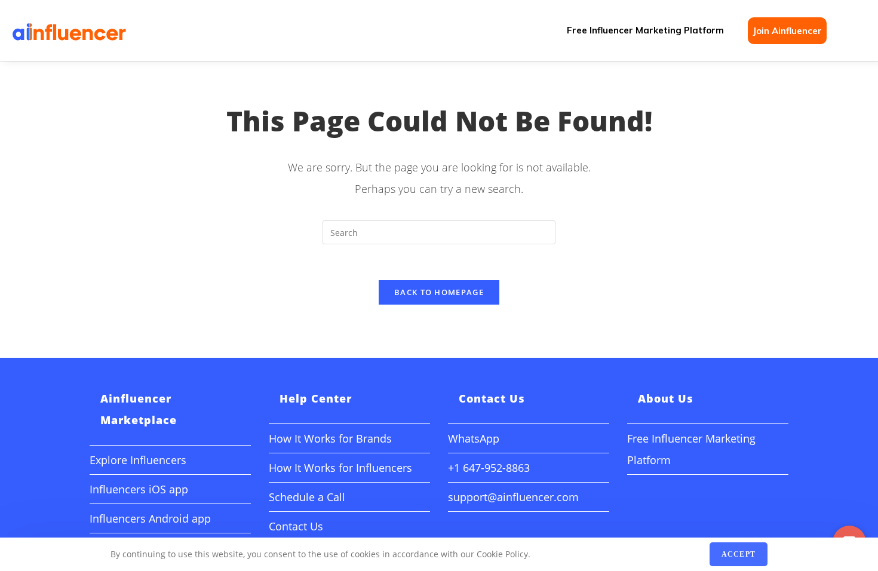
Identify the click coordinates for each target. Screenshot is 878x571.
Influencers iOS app (139, 489)
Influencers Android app (150, 518)
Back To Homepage (439, 292)
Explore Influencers (138, 460)
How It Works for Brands (330, 438)
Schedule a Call (307, 497)
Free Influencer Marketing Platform (645, 30)
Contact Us (296, 526)
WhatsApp (473, 438)
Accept (739, 554)
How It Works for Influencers (340, 468)
